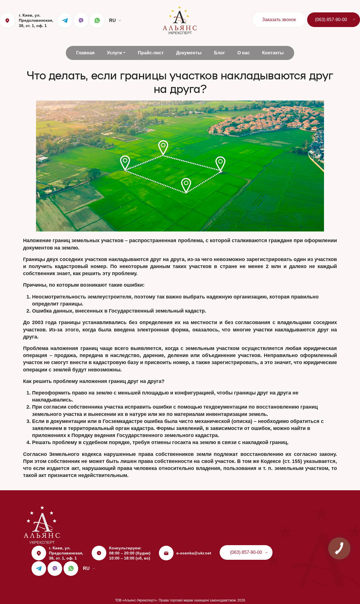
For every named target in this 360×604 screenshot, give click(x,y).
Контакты (273, 52)
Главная (85, 52)
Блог (219, 52)
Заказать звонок (279, 19)
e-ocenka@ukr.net (193, 553)
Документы (189, 52)
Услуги (114, 52)
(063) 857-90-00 (331, 19)
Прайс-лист (151, 52)
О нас (243, 52)
